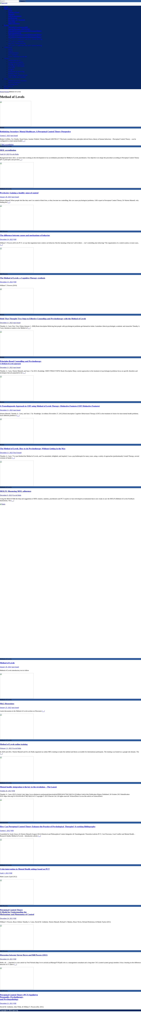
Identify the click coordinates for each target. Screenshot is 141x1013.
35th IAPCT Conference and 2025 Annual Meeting (25, 31)
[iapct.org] (3, 3)
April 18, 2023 (5, 154)
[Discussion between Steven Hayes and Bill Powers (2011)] (17, 949)
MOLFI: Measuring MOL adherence (15, 491)
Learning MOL (13, 84)
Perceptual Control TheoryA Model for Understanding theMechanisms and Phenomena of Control (17, 912)
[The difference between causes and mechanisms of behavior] (17, 229)
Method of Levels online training (14, 744)
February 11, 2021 (6, 748)
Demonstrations (13, 53)
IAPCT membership (14, 16)
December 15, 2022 (6, 282)
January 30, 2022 (5, 667)
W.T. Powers (8, 86)
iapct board (14, 135)
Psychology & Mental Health (17, 75)
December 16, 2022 (6, 239)
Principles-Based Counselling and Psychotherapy (20, 362)
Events (6, 25)
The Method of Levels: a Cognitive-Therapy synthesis (22, 278)
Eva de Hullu (14, 154)
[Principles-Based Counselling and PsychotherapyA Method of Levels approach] (17, 355)
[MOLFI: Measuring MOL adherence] (17, 485)
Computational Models (15, 62)
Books (10, 49)
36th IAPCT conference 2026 (18, 27)
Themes (6, 58)
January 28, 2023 (5, 197)
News (10, 10)
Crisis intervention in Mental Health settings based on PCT (25, 869)
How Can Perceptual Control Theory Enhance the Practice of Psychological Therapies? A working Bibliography (47, 826)
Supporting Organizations (16, 19)
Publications (8, 47)
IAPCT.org (7, 8)
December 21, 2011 (6, 1003)
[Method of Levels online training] (17, 738)
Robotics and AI (13, 73)
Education (11, 68)
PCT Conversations (14, 32)
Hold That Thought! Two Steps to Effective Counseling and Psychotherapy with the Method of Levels (43, 319)
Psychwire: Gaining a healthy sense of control (19, 193)
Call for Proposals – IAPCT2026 (19, 29)
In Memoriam (12, 18)
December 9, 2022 (6, 495)
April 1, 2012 (4, 873)
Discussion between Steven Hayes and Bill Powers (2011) (23, 955)
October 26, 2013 (5, 791)
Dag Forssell (17, 453)
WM (14, 239)
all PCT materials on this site (17, 56)
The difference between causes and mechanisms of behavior (25, 235)
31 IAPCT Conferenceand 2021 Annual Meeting (16, 42)
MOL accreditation (8, 150)
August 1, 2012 (5, 830)
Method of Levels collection (17, 81)
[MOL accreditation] (7, 144)
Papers (10, 51)
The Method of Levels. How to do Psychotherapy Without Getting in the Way (32, 449)
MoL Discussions (7, 704)
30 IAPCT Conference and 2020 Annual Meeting (25, 45)
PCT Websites (13, 55)
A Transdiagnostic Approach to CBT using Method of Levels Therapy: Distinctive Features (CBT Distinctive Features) (50, 406)
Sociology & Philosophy (16, 66)
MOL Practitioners (14, 82)
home (6, 6)
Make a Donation (14, 23)
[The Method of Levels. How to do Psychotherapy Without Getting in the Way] (17, 443)
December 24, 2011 (6, 918)
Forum (6, 88)
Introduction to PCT (14, 60)
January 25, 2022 (5, 707)
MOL (6, 79)
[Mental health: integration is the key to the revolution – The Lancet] (17, 781)
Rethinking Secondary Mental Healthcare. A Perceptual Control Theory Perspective (35, 131)
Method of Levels (7, 663)
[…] (23, 141)
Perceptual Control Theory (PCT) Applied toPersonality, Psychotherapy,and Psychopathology (19, 997)
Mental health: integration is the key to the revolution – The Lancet (28, 787)
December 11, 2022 (6, 323)
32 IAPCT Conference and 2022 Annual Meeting (25, 39)
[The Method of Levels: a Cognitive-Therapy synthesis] (17, 272)
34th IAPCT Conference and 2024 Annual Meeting (25, 34)
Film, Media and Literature (17, 77)
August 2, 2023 (5, 135)
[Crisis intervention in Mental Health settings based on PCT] (17, 863)
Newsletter (11, 21)
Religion (11, 69)
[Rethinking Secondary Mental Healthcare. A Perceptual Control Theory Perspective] (15, 126)
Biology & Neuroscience (16, 64)
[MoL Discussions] (17, 698)
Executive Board (13, 12)
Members (11, 14)
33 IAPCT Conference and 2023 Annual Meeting (25, 37)
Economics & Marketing (16, 71)
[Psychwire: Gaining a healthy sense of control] (17, 187)
